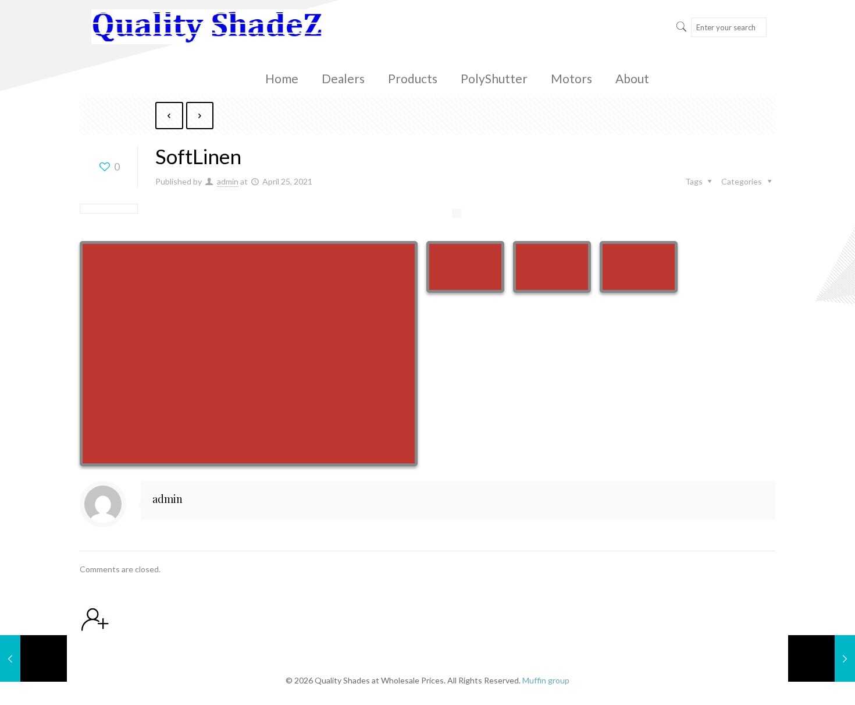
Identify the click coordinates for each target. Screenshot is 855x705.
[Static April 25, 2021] (821, 658)
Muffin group (545, 680)
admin (227, 181)
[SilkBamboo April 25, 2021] (33, 658)
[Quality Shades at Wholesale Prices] (207, 26)
